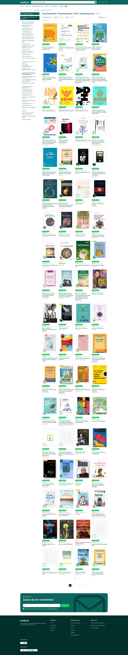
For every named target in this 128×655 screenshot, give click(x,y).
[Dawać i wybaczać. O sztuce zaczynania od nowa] (67, 499)
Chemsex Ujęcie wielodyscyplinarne (83, 358)
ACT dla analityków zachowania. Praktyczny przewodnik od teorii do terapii (66, 79)
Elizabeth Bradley (62, 425)
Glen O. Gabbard (61, 636)
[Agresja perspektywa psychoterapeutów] (67, 125)
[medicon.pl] (24, 2)
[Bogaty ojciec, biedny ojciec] (100, 280)
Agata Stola (77, 359)
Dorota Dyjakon (78, 545)
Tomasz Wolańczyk (45, 145)
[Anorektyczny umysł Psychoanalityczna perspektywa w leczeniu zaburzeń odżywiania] (67, 188)
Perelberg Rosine (61, 298)
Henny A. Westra (94, 605)
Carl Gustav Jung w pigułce (97, 328)
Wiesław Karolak (45, 236)
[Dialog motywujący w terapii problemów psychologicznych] (83, 587)
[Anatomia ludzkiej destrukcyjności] (83, 157)
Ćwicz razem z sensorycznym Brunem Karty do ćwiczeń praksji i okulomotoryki (49, 454)
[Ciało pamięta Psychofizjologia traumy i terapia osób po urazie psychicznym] (100, 344)
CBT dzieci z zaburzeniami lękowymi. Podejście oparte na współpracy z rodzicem (50, 360)
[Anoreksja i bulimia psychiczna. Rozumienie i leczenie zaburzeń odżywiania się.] (100, 157)
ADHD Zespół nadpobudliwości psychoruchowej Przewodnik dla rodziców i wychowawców (49, 142)
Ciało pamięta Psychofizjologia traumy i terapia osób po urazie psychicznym (98, 360)
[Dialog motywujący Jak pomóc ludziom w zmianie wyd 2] (50, 588)
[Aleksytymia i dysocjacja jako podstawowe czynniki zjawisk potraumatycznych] (100, 125)
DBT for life (77, 514)
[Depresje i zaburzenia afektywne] (67, 531)
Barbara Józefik (94, 176)
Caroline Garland (45, 486)
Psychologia (30, 10)
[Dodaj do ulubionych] (56, 24)
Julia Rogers (104, 517)
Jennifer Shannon (45, 424)
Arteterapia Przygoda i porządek (49, 235)
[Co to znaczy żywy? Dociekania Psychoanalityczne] (83, 406)
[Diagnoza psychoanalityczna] (67, 557)
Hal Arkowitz (77, 605)
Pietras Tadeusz (83, 635)
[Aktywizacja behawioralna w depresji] (83, 126)
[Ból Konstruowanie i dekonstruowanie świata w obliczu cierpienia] (50, 313)
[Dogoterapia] (83, 619)
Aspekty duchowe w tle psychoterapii (50, 265)
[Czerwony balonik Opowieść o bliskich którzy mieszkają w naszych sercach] (67, 437)
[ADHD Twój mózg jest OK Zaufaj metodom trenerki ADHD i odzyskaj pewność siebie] (100, 96)
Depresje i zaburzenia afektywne (65, 544)
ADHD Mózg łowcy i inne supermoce (66, 110)
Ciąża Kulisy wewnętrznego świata (82, 389)
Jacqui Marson (77, 329)
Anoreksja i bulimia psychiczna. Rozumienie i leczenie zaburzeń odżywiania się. (98, 174)
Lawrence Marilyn (62, 208)
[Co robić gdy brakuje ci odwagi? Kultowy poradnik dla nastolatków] (50, 406)
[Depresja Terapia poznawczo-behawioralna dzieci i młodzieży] (100, 499)
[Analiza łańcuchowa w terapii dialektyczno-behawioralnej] (67, 157)
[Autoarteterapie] (67, 251)
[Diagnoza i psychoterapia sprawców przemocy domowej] (83, 529)
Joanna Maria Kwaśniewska (80, 50)
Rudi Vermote (77, 485)
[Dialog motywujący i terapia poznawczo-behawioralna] (100, 557)
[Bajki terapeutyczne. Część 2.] (100, 250)
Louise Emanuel (67, 425)
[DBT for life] (83, 499)
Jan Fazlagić (83, 236)
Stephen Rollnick (45, 605)
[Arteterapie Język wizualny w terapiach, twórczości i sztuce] (100, 220)
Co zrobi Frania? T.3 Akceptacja (98, 421)
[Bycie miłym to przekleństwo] (83, 314)
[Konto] (99, 2)
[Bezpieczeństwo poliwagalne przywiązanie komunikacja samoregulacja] (50, 278)
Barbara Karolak (61, 236)
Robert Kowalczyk (83, 359)
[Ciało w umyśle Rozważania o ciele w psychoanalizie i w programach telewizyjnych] (67, 375)
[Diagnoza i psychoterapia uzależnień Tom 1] (100, 529)
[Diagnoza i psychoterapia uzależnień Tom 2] (50, 557)
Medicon (21, 10)
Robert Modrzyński (78, 301)
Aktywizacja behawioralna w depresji (83, 140)
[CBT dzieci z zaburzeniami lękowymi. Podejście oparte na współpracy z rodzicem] (50, 343)
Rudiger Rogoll (44, 80)
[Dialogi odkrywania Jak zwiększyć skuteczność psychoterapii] (50, 619)
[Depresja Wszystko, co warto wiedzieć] (50, 530)
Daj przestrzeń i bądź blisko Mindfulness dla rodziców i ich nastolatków (98, 485)
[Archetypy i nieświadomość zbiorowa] (100, 188)
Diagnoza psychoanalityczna (65, 572)
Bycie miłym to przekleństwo (81, 328)
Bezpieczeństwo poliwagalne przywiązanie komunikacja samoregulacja (48, 295)
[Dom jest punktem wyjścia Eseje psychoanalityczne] (100, 619)
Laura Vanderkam (95, 392)
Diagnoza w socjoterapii (80, 572)
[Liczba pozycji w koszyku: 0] (106, 2)
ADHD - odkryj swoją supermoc (48, 110)
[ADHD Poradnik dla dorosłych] (83, 96)
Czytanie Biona (78, 484)
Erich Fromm (77, 173)
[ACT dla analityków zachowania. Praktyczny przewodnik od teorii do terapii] (67, 63)
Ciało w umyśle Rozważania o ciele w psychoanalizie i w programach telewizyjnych (66, 391)
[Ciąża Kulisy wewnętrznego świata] (83, 374)
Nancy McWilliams (62, 574)
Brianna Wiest (61, 50)
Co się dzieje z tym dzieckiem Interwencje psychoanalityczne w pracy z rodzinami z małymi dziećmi (66, 422)
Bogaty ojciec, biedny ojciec (97, 293)
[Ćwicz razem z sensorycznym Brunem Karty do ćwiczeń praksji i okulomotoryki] (50, 437)
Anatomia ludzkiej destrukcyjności (82, 172)
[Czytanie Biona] (83, 469)
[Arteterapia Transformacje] (67, 220)
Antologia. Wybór (79, 203)
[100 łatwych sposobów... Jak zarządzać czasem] (50, 32)
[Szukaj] (95, 2)
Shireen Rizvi (61, 175)
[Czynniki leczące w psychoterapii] (67, 469)
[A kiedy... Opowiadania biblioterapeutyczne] (100, 33)
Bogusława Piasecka (62, 143)
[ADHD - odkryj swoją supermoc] (50, 96)
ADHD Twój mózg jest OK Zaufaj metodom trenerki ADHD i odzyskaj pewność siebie (99, 112)
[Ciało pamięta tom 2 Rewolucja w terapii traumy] (50, 374)
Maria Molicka (94, 266)
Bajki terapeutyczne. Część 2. (98, 265)
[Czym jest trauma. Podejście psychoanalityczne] (50, 469)
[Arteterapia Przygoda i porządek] (50, 220)
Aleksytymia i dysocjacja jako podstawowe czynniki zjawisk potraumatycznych (98, 142)
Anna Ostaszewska (45, 266)
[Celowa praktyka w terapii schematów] (67, 343)
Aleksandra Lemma (62, 393)
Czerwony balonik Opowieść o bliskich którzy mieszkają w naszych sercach (66, 454)
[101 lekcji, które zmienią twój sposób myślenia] (67, 33)
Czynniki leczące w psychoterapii (66, 484)
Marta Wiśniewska (45, 456)
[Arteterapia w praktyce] (83, 220)
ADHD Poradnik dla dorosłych (81, 110)
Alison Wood (94, 517)
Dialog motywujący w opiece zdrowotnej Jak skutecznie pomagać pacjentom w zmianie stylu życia (66, 604)
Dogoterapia (78, 634)
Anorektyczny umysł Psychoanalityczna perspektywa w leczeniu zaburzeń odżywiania (66, 205)
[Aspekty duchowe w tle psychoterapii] (50, 250)
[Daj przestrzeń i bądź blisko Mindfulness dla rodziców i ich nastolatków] (100, 469)
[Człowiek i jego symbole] (83, 437)
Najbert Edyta (77, 635)
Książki (25, 10)
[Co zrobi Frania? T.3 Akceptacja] (100, 406)
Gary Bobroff (94, 329)
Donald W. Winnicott (95, 636)
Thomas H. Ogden (62, 329)
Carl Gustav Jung (95, 206)
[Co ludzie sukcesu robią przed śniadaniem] (100, 375)
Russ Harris (77, 83)
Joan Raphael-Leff (78, 391)
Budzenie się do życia (63, 328)
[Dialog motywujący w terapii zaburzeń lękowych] (100, 587)
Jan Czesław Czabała (62, 485)
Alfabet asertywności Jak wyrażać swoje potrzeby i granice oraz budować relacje (49, 174)
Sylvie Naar (94, 575)
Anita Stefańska (78, 236)
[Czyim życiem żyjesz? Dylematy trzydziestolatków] (100, 438)
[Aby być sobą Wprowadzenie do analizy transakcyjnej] (50, 63)
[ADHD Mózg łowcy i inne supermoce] (67, 96)
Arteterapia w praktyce (80, 235)
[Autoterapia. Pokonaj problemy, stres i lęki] (83, 251)
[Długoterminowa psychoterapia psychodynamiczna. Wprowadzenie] (67, 619)
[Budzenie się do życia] (67, 313)
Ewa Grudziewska (78, 574)
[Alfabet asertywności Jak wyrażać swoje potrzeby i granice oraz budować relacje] (50, 158)
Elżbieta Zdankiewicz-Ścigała (97, 145)
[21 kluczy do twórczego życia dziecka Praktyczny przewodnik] (83, 33)
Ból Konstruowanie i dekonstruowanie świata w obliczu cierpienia (49, 330)
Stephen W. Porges (45, 298)
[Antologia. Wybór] (83, 189)
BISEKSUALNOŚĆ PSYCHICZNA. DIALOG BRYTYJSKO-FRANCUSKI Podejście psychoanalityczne (66, 295)
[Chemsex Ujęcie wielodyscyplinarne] (83, 343)
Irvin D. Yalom (44, 517)
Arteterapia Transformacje (64, 235)
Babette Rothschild (95, 362)
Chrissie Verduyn (99, 517)
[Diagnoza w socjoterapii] (83, 557)
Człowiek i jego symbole (80, 452)
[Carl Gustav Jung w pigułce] (100, 313)
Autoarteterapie (62, 263)
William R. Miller (51, 605)
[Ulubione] (103, 2)
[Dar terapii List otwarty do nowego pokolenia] (50, 499)
